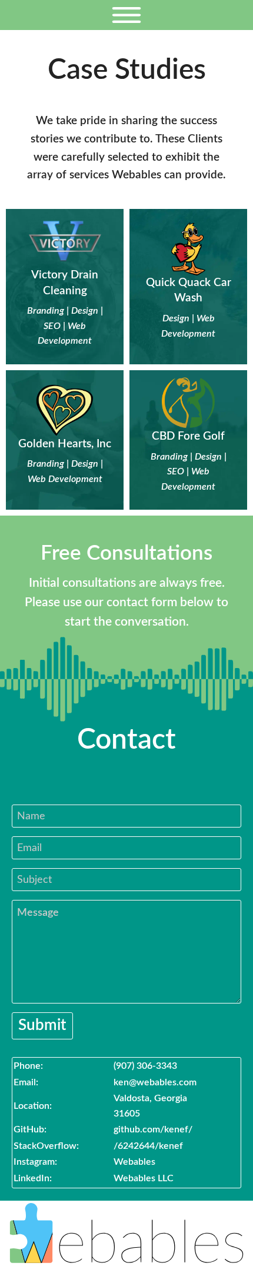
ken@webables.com (155, 1082)
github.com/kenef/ (153, 1129)
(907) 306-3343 (145, 1066)
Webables (134, 1162)
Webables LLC (144, 1178)
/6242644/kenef (148, 1146)
